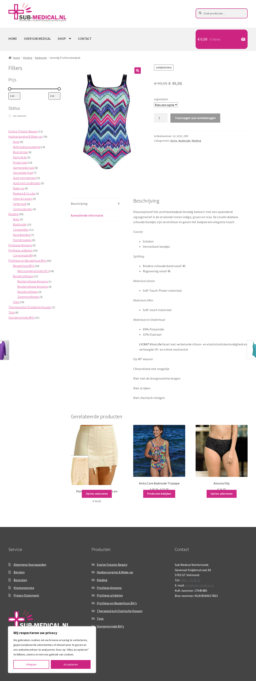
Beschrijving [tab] (79, 204)
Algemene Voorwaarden (30, 565)
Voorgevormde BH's (110, 626)
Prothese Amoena (109, 588)
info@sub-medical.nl (199, 585)
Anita (173, 140)
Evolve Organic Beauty (112, 565)
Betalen (19, 572)
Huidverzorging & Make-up (115, 572)
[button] (137, 70)
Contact (85, 39)
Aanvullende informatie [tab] (87, 215)
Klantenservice (24, 588)
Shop (62, 39)
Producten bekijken (159, 493)
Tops (100, 618)
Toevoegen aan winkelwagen (195, 118)
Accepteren (71, 664)
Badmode (41, 58)
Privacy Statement (26, 595)
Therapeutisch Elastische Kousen (119, 611)
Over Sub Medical (37, 39)
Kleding (27, 58)
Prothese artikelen (110, 595)
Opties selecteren (97, 493)
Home (12, 39)
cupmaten (161, 99)
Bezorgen (20, 580)
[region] (52, 649)
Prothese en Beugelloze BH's (117, 603)
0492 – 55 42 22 (190, 580)
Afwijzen (31, 664)
